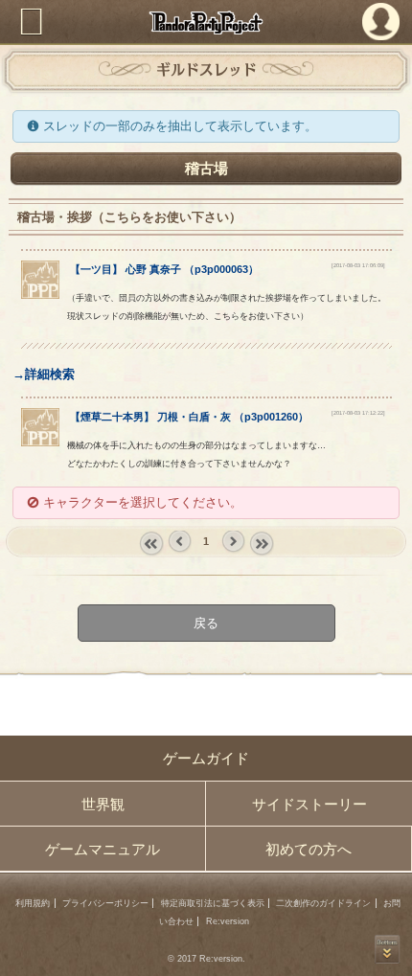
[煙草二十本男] (40, 442)
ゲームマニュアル (102, 849)
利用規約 (32, 903)
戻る (206, 622)
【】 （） (164, 269)
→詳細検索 (43, 374)
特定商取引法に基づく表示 (212, 903)
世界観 (103, 804)
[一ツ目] (40, 294)
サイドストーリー (309, 804)
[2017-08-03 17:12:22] (358, 413)
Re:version (227, 921)
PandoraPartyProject (206, 22)
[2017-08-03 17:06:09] (358, 265)
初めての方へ (308, 849)
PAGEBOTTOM (387, 949)
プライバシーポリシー (105, 903)
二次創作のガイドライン (323, 903)
